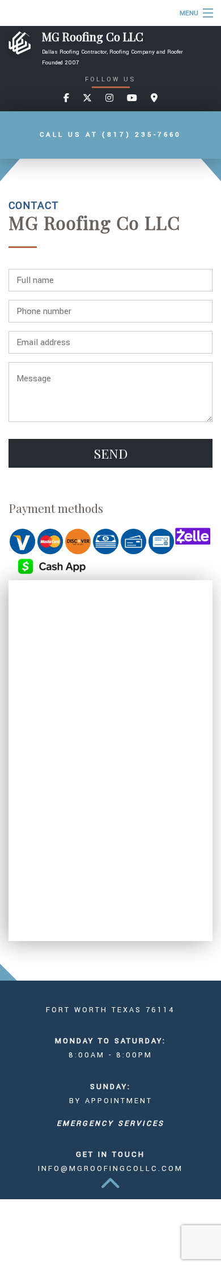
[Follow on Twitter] (87, 99)
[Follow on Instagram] (109, 99)
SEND (111, 453)
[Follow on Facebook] (66, 99)
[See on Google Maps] (154, 99)
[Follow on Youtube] (132, 99)
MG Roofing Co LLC (92, 37)
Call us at (110, 135)
